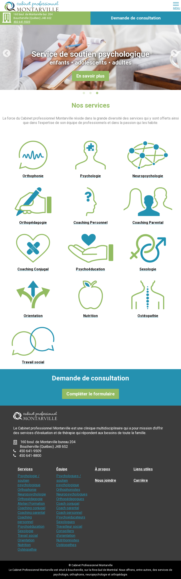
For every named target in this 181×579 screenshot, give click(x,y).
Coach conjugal (67, 503)
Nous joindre (105, 480)
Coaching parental (31, 513)
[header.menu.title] (176, 3)
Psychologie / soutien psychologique (29, 480)
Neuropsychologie (32, 494)
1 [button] (84, 93)
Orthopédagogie (30, 499)
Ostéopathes (66, 545)
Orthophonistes (68, 490)
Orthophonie (27, 490)
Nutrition (24, 545)
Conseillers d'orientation (65, 533)
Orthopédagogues (70, 499)
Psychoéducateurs (70, 517)
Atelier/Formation (31, 503)
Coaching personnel (25, 519)
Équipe (61, 469)
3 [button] (97, 93)
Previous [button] (4, 51)
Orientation (26, 540)
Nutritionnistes (67, 540)
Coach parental (67, 508)
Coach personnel (69, 513)
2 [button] (90, 93)
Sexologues (65, 522)
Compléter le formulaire (90, 394)
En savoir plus (90, 76)
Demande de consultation (136, 18)
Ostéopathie (27, 549)
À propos (102, 469)
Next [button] (172, 51)
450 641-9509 (21, 21)
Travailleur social (69, 526)
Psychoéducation (31, 526)
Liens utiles (143, 469)
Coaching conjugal (31, 508)
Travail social (28, 535)
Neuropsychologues (71, 494)
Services (25, 469)
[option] (90, 57)
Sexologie (25, 531)
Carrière (141, 480)
